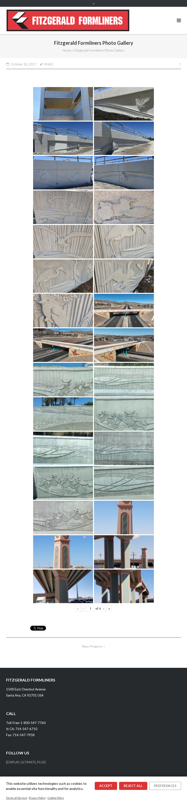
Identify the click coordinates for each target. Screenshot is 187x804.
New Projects (92, 646)
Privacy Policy (37, 797)
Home (67, 50)
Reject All (133, 786)
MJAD (48, 64)
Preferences (165, 786)
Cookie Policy (55, 797)
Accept (105, 786)
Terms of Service (16, 797)
